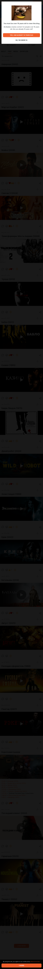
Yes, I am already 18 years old (21, 35)
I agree (21, 965)
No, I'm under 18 (21, 40)
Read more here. (35, 961)
